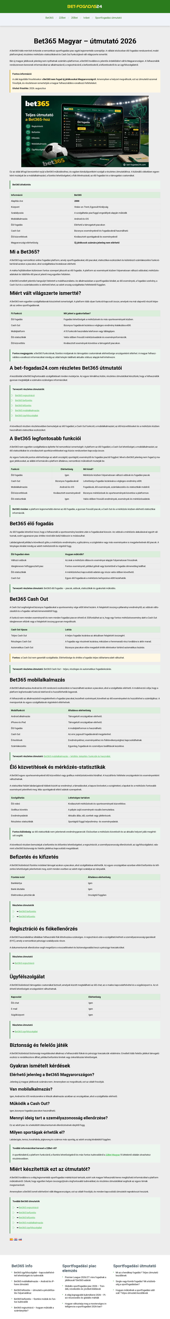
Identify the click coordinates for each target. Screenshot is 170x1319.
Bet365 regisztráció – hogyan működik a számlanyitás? (34, 1309)
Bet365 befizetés (23, 400)
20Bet (74, 17)
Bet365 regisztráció (25, 395)
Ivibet (86, 17)
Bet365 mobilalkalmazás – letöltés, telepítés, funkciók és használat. (77, 756)
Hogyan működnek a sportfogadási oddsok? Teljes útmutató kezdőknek (135, 1291)
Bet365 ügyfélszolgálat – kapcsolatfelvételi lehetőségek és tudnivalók (34, 1274)
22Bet (62, 17)
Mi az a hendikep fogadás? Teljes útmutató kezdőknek (137, 1274)
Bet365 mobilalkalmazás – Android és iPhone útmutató (34, 1282)
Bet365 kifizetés (23, 405)
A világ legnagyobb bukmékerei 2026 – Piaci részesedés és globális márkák (85, 1296)
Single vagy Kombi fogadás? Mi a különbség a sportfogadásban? (136, 1282)
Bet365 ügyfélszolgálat (26, 415)
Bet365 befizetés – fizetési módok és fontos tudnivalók (35, 1300)
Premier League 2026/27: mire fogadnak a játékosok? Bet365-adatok (85, 1278)
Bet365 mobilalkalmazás (27, 410)
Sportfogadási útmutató (108, 17)
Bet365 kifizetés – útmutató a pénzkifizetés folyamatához (34, 1291)
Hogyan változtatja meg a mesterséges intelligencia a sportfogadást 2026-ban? (86, 1305)
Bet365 (49, 17)
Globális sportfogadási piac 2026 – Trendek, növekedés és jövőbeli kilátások (85, 1287)
